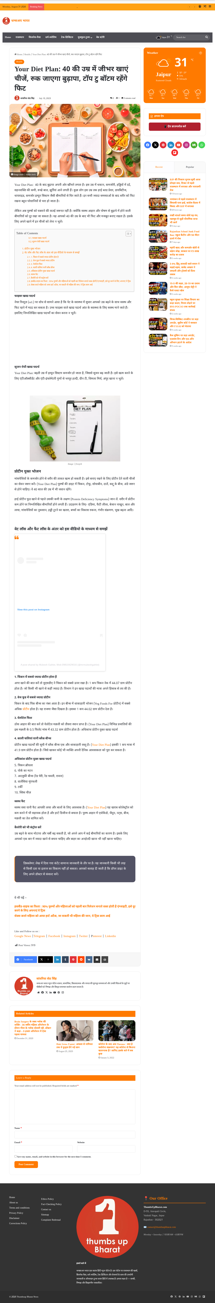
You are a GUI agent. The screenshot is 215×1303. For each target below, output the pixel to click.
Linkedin (110, 936)
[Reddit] (81, 959)
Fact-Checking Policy (51, 1204)
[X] (47, 992)
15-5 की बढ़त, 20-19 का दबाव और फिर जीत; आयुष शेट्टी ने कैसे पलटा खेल (185, 287)
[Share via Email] (97, 959)
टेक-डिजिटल (67, 37)
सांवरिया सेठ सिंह (27, 98)
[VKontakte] (89, 959)
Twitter (83, 936)
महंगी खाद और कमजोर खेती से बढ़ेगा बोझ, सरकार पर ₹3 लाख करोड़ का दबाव (184, 251)
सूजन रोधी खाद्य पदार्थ (40, 241)
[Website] (38, 992)
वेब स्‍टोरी (100, 37)
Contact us (46, 1209)
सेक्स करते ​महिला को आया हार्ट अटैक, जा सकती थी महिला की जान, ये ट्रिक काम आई (62, 285)
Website (81, 1142)
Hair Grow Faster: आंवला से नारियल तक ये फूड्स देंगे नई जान (74, 1046)
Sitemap (45, 1214)
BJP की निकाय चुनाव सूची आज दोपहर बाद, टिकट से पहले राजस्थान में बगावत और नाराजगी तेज (141, 6)
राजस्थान (20, 37)
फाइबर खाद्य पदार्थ (39, 238)
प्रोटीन (26, 709)
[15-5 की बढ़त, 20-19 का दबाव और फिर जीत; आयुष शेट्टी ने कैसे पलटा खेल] (158, 288)
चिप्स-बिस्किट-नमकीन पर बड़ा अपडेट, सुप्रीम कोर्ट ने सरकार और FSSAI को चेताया (184, 323)
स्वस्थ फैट (34, 274)
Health (27, 54)
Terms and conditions (19, 1208)
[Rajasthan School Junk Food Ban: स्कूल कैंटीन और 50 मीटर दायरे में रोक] (158, 236)
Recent (159, 167)
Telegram (39, 936)
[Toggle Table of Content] (127, 234)
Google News (22, 936)
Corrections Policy (18, 1223)
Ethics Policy (47, 1199)
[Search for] (206, 37)
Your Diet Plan (101, 745)
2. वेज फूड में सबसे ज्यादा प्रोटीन (43, 260)
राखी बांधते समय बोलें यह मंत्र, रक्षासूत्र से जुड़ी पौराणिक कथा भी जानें (184, 219)
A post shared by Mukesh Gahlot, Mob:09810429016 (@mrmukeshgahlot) (60, 664)
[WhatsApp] (201, 145)
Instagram (69, 936)
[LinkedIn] (57, 959)
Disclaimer (14, 1218)
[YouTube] (55, 992)
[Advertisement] (75, 341)
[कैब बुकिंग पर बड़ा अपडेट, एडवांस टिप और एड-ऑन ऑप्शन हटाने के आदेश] (158, 340)
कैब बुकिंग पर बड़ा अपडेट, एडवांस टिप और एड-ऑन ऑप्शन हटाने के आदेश (182, 339)
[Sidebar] (209, 7)
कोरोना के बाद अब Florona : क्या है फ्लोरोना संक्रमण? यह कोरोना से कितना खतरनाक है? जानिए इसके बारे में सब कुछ (116, 1049)
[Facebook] (42, 992)
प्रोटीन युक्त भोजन (32, 248)
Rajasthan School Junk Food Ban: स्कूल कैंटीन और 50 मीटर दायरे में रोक (184, 235)
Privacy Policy (16, 1213)
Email (18, 1142)
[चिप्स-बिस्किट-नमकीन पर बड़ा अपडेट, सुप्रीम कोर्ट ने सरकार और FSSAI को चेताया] (158, 324)
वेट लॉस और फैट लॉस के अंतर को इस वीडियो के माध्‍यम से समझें (52, 252)
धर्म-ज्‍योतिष (50, 37)
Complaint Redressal (51, 1220)
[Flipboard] (174, 152)
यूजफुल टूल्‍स (84, 37)
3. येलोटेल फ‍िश (36, 264)
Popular (190, 167)
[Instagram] (63, 992)
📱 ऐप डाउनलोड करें (175, 126)
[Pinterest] (73, 959)
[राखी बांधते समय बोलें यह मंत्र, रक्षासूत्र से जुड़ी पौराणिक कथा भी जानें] (158, 220)
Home (8, 37)
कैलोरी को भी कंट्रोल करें (39, 278)
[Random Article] (204, 7)
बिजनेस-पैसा (35, 37)
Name (18, 1128)
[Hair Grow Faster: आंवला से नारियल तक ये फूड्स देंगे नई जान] (74, 1030)
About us (13, 1202)
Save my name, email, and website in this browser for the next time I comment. (54, 1156)
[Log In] (199, 7)
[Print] (104, 959)
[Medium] (194, 145)
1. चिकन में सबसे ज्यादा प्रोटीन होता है (44, 257)
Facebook (54, 936)
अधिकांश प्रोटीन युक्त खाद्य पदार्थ (43, 271)
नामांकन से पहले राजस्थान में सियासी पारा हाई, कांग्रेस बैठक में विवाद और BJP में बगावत (185, 203)
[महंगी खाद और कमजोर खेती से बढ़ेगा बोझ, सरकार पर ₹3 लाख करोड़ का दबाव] (158, 252)
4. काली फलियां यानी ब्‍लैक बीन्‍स (42, 267)
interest (97, 936)
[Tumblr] (65, 959)
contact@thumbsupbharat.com (161, 1227)
